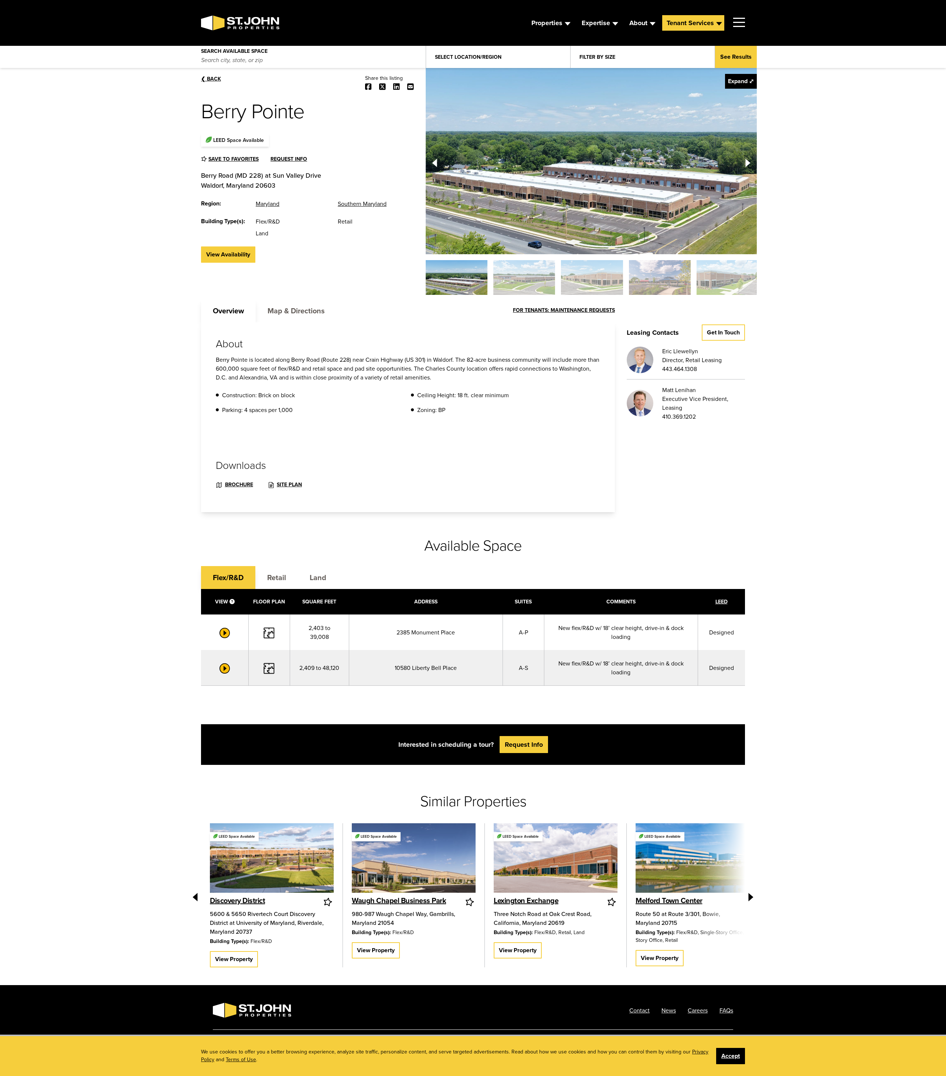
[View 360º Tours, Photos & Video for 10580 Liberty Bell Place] (224, 667)
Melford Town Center (669, 900)
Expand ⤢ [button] (741, 81)
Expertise (596, 23)
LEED (721, 601)
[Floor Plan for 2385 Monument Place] (269, 632)
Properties (546, 23)
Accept (730, 1056)
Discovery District (237, 900)
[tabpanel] (408, 417)
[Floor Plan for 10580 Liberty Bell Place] (269, 667)
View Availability (228, 254)
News (668, 1010)
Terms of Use (241, 1059)
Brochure (239, 484)
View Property (234, 959)
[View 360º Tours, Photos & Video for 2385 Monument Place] (224, 632)
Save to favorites (233, 159)
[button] (456, 277)
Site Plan (289, 484)
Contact (639, 1010)
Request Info (288, 159)
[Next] (747, 161)
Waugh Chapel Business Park (399, 900)
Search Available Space (234, 49)
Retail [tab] (276, 577)
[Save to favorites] (328, 902)
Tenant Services (690, 23)
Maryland (267, 204)
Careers (698, 1010)
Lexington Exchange (526, 900)
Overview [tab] (228, 310)
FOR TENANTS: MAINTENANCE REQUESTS (564, 310)
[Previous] (434, 161)
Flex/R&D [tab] (228, 577)
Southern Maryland (362, 204)
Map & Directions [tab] (296, 310)
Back (211, 78)
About (638, 23)
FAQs (726, 1010)
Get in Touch (723, 332)
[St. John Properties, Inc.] (213, 23)
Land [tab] (318, 577)
